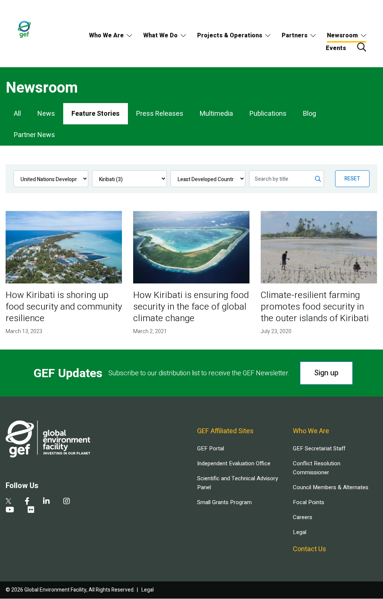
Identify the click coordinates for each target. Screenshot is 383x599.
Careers (302, 517)
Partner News (34, 135)
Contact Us (309, 549)
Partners (294, 35)
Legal (299, 532)
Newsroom (342, 35)
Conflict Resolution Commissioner (316, 468)
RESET (352, 179)
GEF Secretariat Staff (319, 448)
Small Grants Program (224, 502)
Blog (309, 114)
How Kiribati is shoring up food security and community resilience (64, 307)
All (17, 114)
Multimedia (216, 114)
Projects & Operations (229, 35)
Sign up (326, 372)
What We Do (160, 35)
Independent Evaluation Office (233, 463)
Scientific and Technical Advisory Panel (237, 482)
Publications (268, 114)
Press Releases (159, 114)
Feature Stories (95, 114)
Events (336, 48)
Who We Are (106, 35)
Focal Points (308, 502)
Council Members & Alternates (330, 487)
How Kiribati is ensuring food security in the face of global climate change (191, 307)
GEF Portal (210, 448)
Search (361, 47)
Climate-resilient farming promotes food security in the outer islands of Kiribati (315, 307)
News (46, 114)
